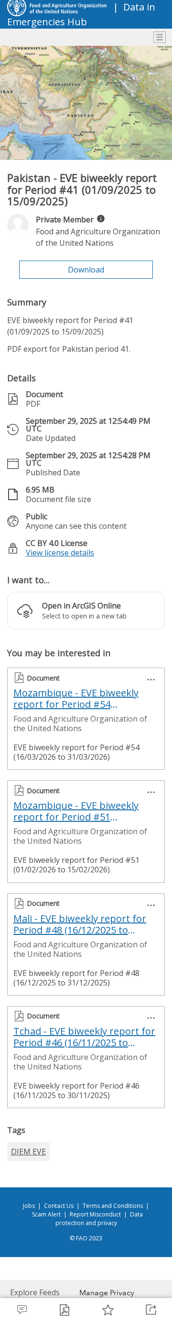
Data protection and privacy (99, 1218)
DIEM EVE (28, 1151)
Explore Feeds (35, 1292)
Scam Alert (46, 1214)
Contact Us (59, 1206)
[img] (101, 218)
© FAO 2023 (86, 1238)
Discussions (21, 1309)
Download (86, 269)
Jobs (29, 1206)
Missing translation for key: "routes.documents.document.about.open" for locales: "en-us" (64, 1309)
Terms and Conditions (113, 1206)
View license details (60, 552)
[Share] (150, 1309)
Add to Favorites (107, 1309)
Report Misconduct (95, 1214)
